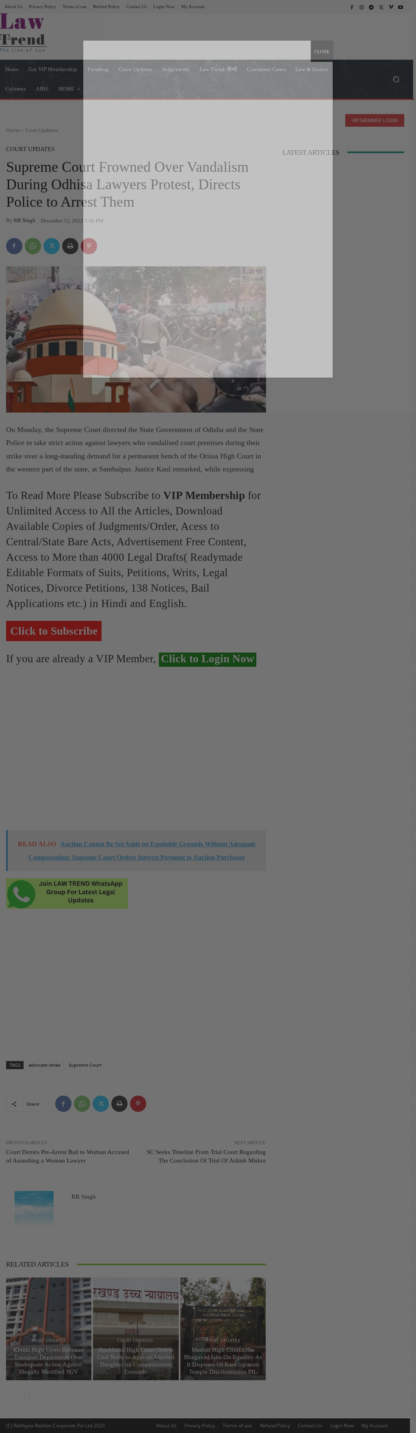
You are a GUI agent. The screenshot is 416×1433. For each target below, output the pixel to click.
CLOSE (321, 51)
